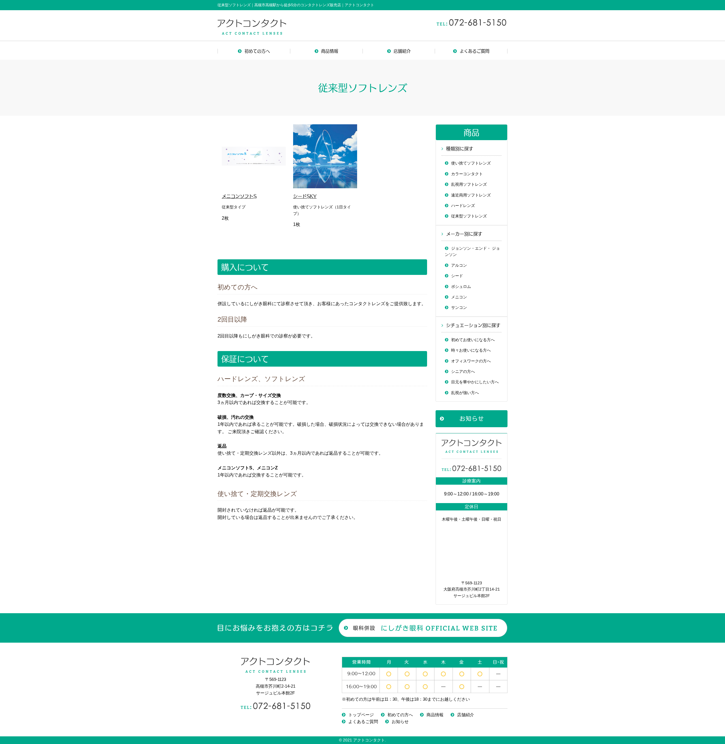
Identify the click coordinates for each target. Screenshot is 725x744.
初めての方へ (257, 51)
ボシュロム (461, 286)
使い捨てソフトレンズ (471, 163)
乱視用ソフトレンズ (469, 184)
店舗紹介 (402, 51)
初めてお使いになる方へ (473, 339)
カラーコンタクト (467, 174)
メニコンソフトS (239, 196)
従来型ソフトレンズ (469, 216)
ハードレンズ (463, 205)
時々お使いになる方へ (471, 350)
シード (457, 275)
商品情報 (329, 51)
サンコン (459, 307)
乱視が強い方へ (465, 392)
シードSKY (305, 196)
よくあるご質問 (474, 51)
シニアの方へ (463, 371)
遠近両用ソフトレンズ (471, 195)
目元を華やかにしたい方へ (475, 382)
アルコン (459, 265)
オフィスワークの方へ (471, 361)
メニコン (459, 297)
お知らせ (400, 721)
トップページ (361, 715)
